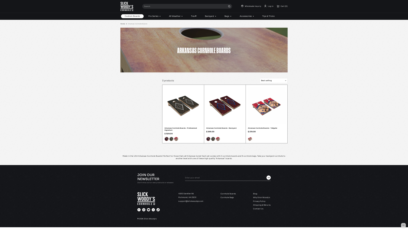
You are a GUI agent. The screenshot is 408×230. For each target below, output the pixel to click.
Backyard (210, 16)
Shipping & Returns (262, 205)
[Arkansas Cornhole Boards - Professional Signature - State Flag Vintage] (171, 139)
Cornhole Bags (227, 197)
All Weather (175, 16)
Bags (227, 16)
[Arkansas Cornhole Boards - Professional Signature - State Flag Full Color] (166, 139)
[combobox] (187, 6)
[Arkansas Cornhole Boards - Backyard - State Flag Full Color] (208, 139)
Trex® (193, 16)
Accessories (246, 16)
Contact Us (258, 209)
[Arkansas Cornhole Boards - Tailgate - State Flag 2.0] (250, 139)
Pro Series (153, 16)
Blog (255, 194)
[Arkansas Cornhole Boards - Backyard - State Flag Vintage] (213, 139)
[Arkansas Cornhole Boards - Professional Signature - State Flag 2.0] (176, 139)
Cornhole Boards (228, 194)
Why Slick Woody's (261, 197)
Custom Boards (132, 16)
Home (122, 24)
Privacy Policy (259, 201)
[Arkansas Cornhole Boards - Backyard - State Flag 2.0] (218, 139)
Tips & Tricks (268, 16)
